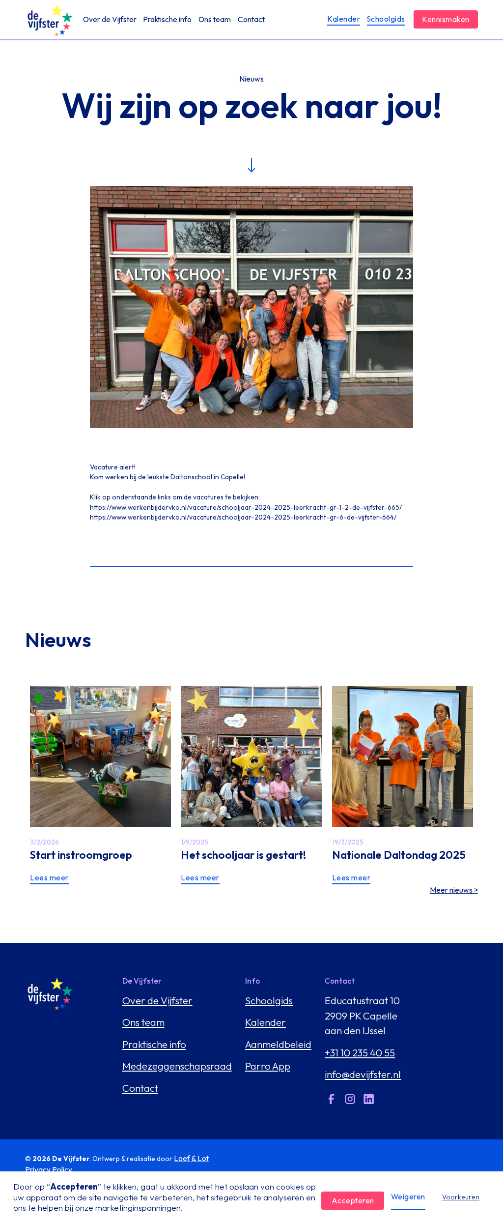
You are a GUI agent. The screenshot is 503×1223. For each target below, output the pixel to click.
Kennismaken (446, 19)
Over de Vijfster (110, 19)
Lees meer (49, 877)
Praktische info (167, 19)
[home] (48, 19)
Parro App (267, 1065)
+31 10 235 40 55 (360, 1052)
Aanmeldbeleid (278, 1044)
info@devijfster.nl (363, 1074)
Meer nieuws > (454, 890)
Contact (251, 19)
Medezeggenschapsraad (177, 1065)
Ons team (214, 19)
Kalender (343, 19)
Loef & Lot (191, 1158)
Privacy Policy (48, 1169)
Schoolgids (386, 19)
